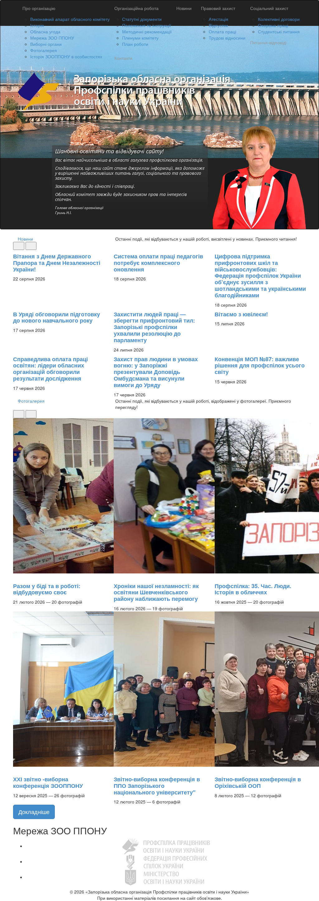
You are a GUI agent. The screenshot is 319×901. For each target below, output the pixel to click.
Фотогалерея (43, 50)
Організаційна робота (136, 8)
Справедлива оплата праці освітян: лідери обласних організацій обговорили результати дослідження (50, 368)
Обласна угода (45, 31)
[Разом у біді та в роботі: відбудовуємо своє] (16, 576)
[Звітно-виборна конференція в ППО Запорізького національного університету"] (117, 770)
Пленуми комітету (140, 38)
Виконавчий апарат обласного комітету (70, 19)
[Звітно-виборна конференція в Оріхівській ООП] (218, 770)
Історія (37, 25)
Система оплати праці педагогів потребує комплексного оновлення (158, 262)
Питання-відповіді (268, 42)
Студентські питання (279, 31)
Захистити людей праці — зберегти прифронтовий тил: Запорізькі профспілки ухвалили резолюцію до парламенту (154, 327)
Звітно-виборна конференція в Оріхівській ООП (258, 782)
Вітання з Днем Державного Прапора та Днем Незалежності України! (56, 262)
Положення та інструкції (146, 25)
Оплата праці (222, 31)
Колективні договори (279, 19)
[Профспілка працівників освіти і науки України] (166, 846)
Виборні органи (46, 44)
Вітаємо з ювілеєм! (241, 314)
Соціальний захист (269, 8)
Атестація (218, 19)
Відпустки (218, 25)
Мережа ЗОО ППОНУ (52, 38)
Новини (184, 8)
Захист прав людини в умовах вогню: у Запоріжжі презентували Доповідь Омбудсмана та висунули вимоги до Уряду (156, 372)
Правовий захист (218, 8)
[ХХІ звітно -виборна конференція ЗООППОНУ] (16, 770)
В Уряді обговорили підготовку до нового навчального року (56, 317)
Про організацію (38, 8)
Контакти (123, 58)
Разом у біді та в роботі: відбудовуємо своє (46, 589)
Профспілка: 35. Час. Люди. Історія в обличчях (253, 589)
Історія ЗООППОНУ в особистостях (66, 56)
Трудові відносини (227, 38)
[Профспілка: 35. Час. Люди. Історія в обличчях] (218, 576)
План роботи (135, 44)
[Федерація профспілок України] (166, 861)
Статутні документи (142, 19)
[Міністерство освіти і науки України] (166, 877)
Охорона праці (273, 25)
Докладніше (34, 812)
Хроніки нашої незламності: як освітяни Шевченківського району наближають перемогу (156, 592)
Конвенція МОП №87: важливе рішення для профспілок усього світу (260, 365)
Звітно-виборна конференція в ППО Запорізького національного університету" (157, 785)
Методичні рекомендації (147, 31)
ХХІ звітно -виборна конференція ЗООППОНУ (48, 782)
